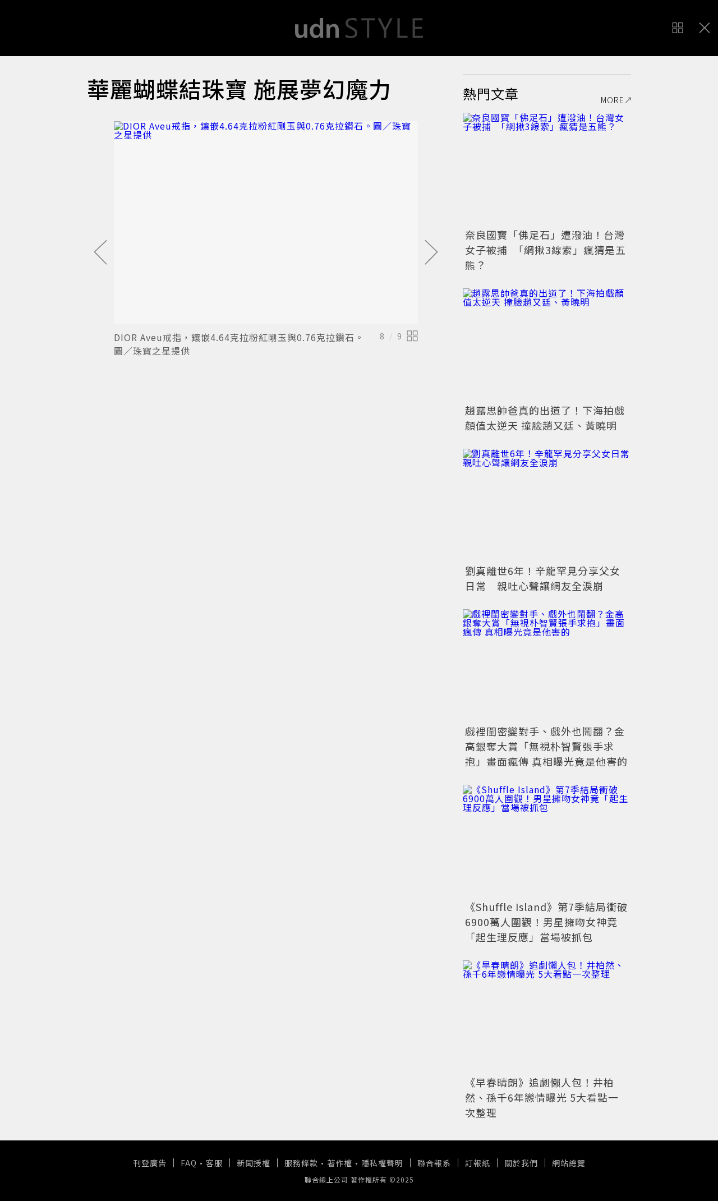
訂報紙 (477, 1162)
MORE (612, 100)
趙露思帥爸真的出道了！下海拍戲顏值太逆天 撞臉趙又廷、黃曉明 (545, 417)
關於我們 (521, 1162)
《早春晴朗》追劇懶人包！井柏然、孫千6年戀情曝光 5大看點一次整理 (542, 1097)
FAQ (189, 1163)
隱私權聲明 (382, 1163)
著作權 (339, 1163)
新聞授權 (253, 1162)
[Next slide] (431, 253)
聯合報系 (434, 1162)
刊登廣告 (150, 1162)
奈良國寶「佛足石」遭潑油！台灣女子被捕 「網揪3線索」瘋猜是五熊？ (545, 249)
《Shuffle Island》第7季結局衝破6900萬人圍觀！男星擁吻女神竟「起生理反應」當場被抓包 (546, 921)
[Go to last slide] (100, 253)
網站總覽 (569, 1162)
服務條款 (301, 1163)
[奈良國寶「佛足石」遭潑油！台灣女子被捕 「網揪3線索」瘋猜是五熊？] (547, 169)
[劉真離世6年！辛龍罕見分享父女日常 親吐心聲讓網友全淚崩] (547, 505)
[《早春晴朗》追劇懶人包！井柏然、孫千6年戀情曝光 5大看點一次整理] (547, 1016)
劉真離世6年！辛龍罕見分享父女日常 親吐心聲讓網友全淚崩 (542, 578)
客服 (214, 1163)
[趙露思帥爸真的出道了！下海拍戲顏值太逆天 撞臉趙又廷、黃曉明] (547, 344)
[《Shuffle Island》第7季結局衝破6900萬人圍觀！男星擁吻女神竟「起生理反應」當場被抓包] (547, 841)
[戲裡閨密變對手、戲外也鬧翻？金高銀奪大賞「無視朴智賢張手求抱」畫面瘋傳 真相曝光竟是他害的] (547, 665)
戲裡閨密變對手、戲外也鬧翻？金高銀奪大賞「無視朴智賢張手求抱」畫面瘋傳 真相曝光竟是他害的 (546, 746)
